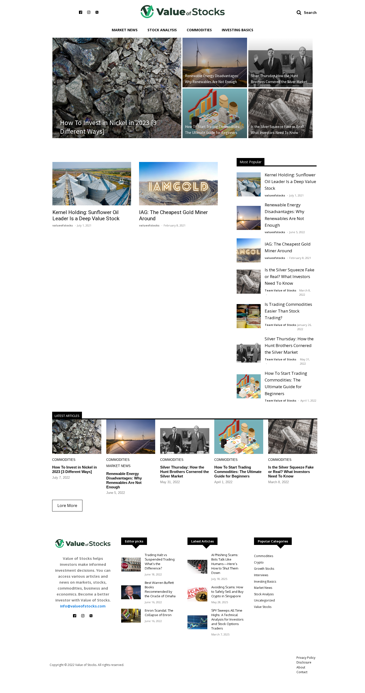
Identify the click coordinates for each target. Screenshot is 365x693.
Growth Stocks (264, 569)
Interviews (261, 575)
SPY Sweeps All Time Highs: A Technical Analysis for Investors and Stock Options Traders (227, 619)
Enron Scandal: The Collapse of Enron (159, 612)
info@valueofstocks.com (83, 606)
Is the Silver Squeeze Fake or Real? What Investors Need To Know (277, 129)
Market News (125, 30)
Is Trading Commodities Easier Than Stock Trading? (288, 310)
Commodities (199, 30)
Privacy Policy (305, 658)
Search (310, 12)
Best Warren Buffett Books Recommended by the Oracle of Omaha (160, 589)
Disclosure (303, 662)
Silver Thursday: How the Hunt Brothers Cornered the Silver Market (279, 78)
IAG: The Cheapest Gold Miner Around (173, 215)
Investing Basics (237, 30)
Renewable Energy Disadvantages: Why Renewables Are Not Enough (212, 78)
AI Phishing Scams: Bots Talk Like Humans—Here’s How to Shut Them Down (224, 564)
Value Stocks (262, 607)
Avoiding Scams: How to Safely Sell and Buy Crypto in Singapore (227, 591)
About (300, 667)
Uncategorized (264, 600)
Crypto (259, 562)
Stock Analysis (162, 30)
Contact (301, 672)
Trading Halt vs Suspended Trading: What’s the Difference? (160, 561)
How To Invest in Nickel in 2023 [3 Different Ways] (108, 127)
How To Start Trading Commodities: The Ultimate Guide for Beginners (212, 129)
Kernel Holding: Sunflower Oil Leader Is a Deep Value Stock (85, 215)
